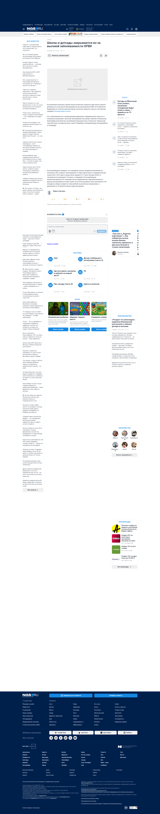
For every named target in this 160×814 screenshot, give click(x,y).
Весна (51, 710)
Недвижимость (28, 24)
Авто (50, 704)
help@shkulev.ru (35, 798)
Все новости (33, 41)
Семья (96, 725)
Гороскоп (89, 24)
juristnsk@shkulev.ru (65, 797)
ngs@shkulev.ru (43, 795)
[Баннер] (75, 34)
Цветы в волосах (91, 284)
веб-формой (53, 798)
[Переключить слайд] (105, 309)
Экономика (118, 716)
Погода (56, 24)
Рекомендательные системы (88, 801)
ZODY (111, 24)
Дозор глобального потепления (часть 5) (93, 259)
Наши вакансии (28, 716)
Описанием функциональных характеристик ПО (93, 790)
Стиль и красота (120, 707)
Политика (97, 710)
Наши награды (27, 713)
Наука (75, 719)
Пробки (80, 29)
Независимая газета (62, 111)
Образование (77, 725)
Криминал (76, 707)
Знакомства (48, 24)
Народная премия (121, 722)
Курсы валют (98, 24)
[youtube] (75, 738)
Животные (52, 722)
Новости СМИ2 (52, 244)
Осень (96, 707)
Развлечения (98, 719)
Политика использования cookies (90, 798)
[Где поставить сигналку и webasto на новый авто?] (51, 275)
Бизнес (51, 707)
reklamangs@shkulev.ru (87, 783)
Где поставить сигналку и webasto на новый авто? (65, 273)
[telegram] (51, 738)
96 (85, 271)
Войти (53, 232)
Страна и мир (119, 710)
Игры (106, 24)
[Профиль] (136, 29)
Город (51, 713)
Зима (75, 704)
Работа (96, 716)
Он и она (97, 704)
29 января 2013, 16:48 (53, 50)
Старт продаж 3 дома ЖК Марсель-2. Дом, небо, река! (32, 244)
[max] (65, 738)
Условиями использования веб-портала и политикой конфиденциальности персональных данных (107, 792)
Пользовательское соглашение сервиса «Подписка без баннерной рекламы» (101, 803)
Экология (118, 713)
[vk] (56, 738)
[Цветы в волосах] (81, 288)
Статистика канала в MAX (31, 725)
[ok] (61, 738)
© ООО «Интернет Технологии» (31, 808)
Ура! (56, 258)
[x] (70, 738)
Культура (76, 710)
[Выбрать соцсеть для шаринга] (106, 55)
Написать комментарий (60, 55)
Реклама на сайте (28, 704)
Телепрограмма (73, 24)
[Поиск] (127, 29)
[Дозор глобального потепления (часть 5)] (81, 262)
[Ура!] (51, 262)
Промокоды (39, 24)
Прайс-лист (26, 707)
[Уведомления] (132, 29)
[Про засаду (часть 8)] (51, 288)
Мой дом (76, 716)
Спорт (117, 704)
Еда (50, 719)
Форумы (63, 24)
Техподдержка (27, 719)
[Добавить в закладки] (101, 55)
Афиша (82, 24)
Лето (74, 713)
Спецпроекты (119, 719)
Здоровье (52, 725)
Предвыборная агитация (31, 722)
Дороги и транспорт (55, 716)
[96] (81, 275)
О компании (27, 710)
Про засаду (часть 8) (63, 284)
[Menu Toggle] (23, 29)
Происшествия (99, 713)
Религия (97, 722)
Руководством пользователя (89, 789)
